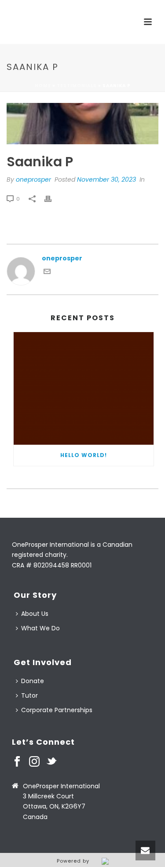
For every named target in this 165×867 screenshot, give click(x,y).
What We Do (40, 628)
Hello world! (83, 455)
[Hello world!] (84, 388)
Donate (32, 681)
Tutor (29, 695)
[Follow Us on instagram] (34, 762)
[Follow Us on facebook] (17, 762)
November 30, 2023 (106, 179)
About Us (34, 613)
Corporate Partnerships (56, 710)
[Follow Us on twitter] (51, 762)
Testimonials (77, 85)
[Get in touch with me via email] (47, 272)
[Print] (52, 199)
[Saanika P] (82, 123)
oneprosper (33, 179)
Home (43, 85)
